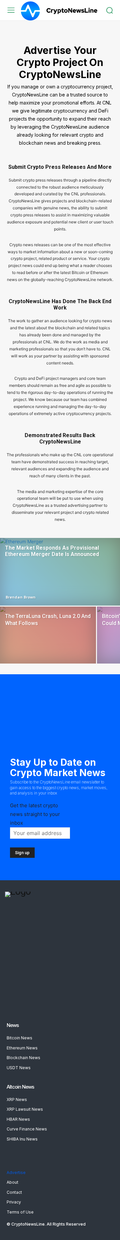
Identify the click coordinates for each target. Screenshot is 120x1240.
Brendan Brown (21, 597)
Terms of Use (20, 1212)
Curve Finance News (27, 1128)
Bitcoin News (19, 1037)
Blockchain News (23, 1057)
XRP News (17, 1099)
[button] (109, 10)
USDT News (19, 1067)
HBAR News (18, 1119)
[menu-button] (11, 10)
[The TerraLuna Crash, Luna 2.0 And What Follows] (48, 643)
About (12, 1182)
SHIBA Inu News (22, 1139)
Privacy (14, 1201)
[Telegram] (29, 1001)
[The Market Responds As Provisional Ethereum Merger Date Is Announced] (60, 572)
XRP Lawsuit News (25, 1109)
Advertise (16, 1172)
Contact (14, 1192)
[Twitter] (45, 1001)
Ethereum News (22, 1047)
